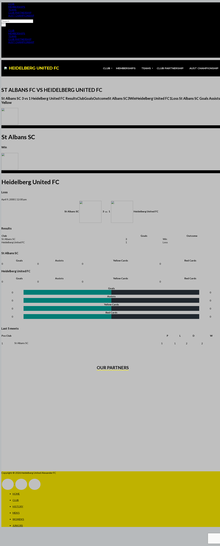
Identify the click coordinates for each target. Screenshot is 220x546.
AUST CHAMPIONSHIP (21, 15)
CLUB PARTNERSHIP (19, 12)
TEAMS (12, 9)
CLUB (11, 3)
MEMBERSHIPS (16, 6)
